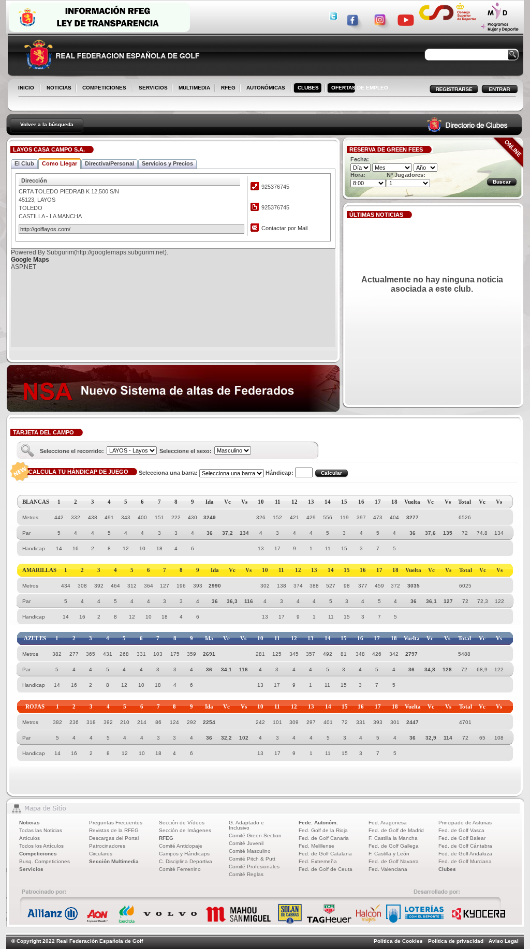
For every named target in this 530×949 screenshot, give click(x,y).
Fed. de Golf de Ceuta (325, 869)
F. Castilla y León (389, 853)
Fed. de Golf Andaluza (465, 853)
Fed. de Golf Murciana (465, 861)
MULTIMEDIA (192, 88)
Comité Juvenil (246, 843)
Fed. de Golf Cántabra (465, 846)
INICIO (26, 88)
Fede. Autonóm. (318, 822)
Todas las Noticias (40, 830)
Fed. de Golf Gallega (394, 846)
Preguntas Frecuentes (115, 822)
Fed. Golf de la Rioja (323, 830)
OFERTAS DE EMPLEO (359, 88)
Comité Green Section (255, 835)
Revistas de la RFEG (114, 830)
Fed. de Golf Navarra (394, 861)
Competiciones (38, 853)
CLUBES (308, 88)
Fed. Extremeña (318, 861)
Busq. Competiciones (44, 861)
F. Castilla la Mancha (393, 838)
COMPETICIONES (104, 88)
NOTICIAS (56, 88)
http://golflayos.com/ (45, 229)
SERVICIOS (151, 88)
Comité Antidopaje (180, 846)
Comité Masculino (250, 851)
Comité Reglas (246, 874)
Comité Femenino (180, 869)
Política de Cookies (398, 941)
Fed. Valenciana (388, 869)
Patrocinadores (107, 846)
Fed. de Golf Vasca (461, 830)
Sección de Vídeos (181, 822)
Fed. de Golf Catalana (325, 853)
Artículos (29, 838)
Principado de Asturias (465, 822)
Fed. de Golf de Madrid (396, 830)
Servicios (31, 869)
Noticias (29, 822)
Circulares (100, 853)
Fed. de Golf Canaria (324, 838)
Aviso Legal (504, 941)
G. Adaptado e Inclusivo (246, 825)
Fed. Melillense (316, 846)
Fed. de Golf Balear (461, 838)
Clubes (447, 869)
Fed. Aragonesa (388, 822)
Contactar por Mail (284, 228)
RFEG (226, 88)
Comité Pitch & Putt (252, 859)
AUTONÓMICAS (265, 88)
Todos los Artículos (41, 846)
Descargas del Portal (114, 838)
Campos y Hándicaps (184, 853)
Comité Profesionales (254, 866)
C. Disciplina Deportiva (185, 861)
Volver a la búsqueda (46, 124)
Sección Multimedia (114, 861)
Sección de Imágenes (185, 830)
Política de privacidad (455, 941)
